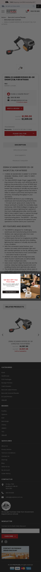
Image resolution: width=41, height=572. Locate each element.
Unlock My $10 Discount (11, 291)
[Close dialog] (39, 275)
